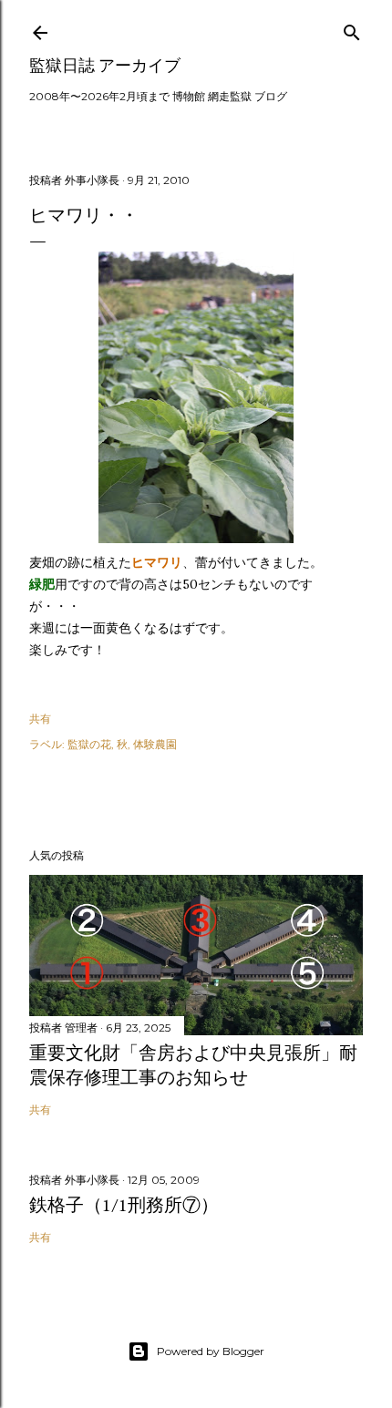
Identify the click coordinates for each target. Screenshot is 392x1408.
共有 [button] (40, 718)
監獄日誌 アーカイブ (105, 65)
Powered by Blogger (210, 1351)
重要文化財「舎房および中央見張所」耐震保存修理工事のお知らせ (193, 1065)
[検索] (352, 28)
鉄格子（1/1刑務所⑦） (124, 1205)
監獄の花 (89, 744)
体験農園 (155, 744)
